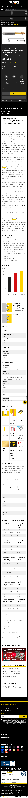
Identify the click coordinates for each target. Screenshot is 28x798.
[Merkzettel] (21, 6)
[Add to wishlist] (24, 59)
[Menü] (2, 9)
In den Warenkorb (18, 94)
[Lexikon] (6, 6)
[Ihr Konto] (16, 6)
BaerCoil (4, 132)
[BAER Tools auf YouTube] (18, 769)
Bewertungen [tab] (7, 111)
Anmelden (23, 716)
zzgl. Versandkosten (12, 62)
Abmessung (13, 142)
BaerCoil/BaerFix (18, 15)
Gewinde (15, 145)
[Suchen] (25, 9)
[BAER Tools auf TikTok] (14, 769)
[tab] (11, 109)
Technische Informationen (10, 670)
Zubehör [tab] (5, 114)
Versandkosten (4, 792)
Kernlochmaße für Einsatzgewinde (12, 671)
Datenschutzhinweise (7, 724)
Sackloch (21, 243)
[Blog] (11, 6)
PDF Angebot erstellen (14, 97)
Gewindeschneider (5, 15)
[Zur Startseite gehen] (14, 2)
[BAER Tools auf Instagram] (11, 769)
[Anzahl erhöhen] (8, 93)
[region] (14, 37)
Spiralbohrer (18, 20)
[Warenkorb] (25, 6)
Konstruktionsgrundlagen (10, 676)
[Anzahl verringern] (3, 93)
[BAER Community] (2, 6)
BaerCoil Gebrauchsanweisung (11, 668)
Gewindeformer (20, 138)
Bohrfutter (3, 20)
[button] (25, 402)
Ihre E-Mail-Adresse (5, 713)
